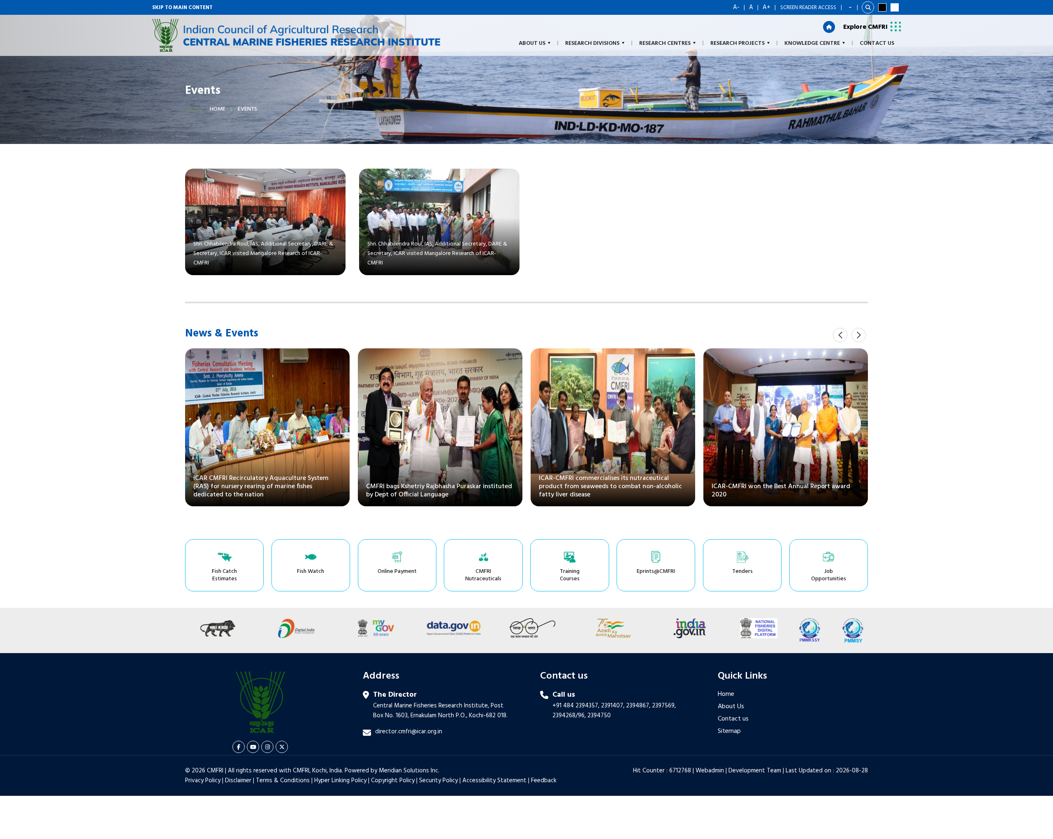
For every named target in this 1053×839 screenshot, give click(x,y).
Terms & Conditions (283, 781)
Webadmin (710, 771)
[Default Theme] (895, 7)
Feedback (544, 781)
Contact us (733, 719)
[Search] (868, 7)
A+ (766, 7)
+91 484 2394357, (575, 706)
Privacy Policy (202, 781)
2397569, (664, 706)
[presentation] (840, 335)
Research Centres (665, 43)
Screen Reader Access (808, 7)
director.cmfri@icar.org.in (408, 732)
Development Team (754, 771)
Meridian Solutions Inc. (409, 771)
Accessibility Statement (494, 781)
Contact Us (877, 43)
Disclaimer (238, 781)
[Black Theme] (882, 7)
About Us (731, 706)
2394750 (599, 716)
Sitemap (729, 731)
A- (736, 7)
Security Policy (438, 781)
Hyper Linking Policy (340, 781)
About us (532, 43)
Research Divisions (592, 43)
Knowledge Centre (812, 43)
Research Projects (737, 43)
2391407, (612, 706)
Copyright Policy (393, 781)
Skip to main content (182, 7)
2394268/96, (569, 716)
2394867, (638, 706)
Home (217, 109)
